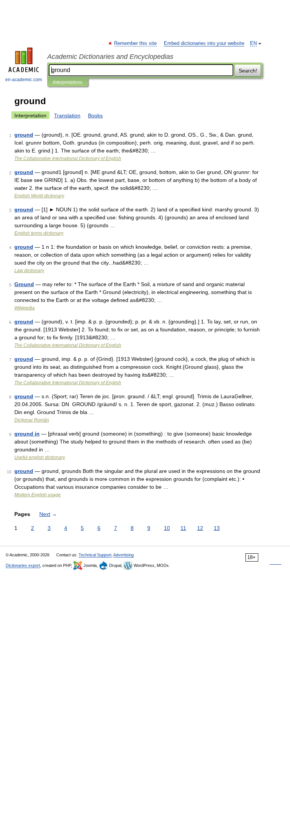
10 (167, 528)
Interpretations (67, 82)
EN (253, 43)
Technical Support (95, 555)
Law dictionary (29, 270)
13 (217, 528)
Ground (24, 284)
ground (23, 135)
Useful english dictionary (39, 457)
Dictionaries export (23, 565)
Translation (67, 115)
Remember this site (136, 43)
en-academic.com (23, 79)
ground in (27, 434)
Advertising (123, 555)
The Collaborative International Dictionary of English (67, 158)
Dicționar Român (31, 420)
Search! (248, 71)
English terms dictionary (38, 233)
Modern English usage (37, 494)
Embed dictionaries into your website (204, 43)
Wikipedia (24, 308)
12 (200, 528)
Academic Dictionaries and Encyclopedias (110, 56)
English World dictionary (39, 196)
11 (183, 528)
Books (95, 115)
